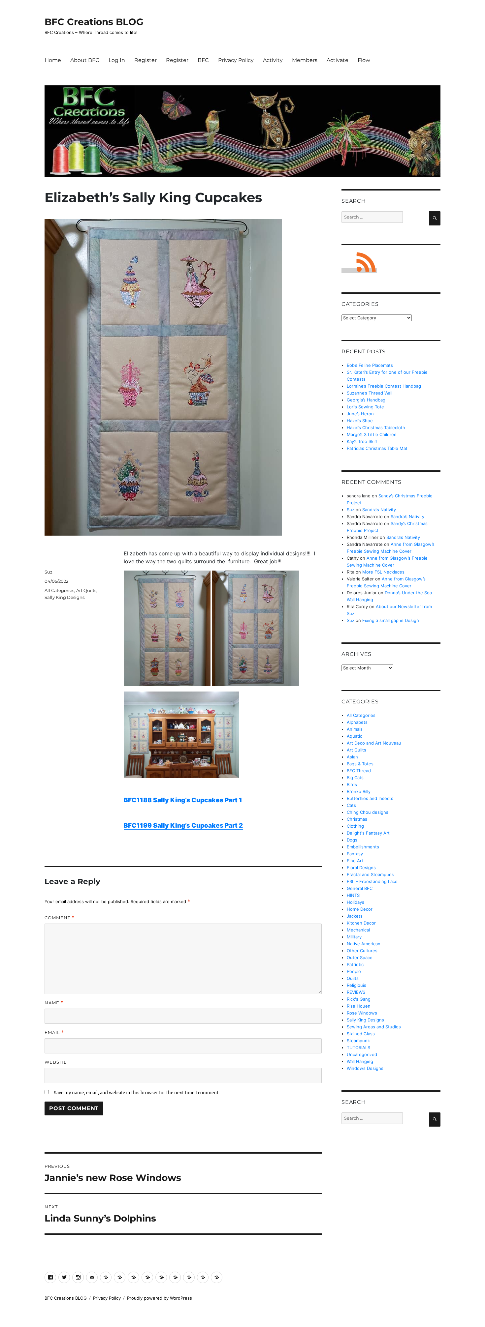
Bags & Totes (360, 763)
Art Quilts (86, 590)
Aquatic (354, 736)
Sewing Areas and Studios (374, 1026)
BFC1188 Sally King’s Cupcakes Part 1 (183, 800)
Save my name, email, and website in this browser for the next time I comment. (136, 1093)
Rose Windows (362, 1013)
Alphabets (357, 722)
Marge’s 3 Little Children (372, 434)
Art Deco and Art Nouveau (374, 743)
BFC (203, 60)
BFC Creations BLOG (94, 21)
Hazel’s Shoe (360, 420)
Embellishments (363, 846)
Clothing (355, 826)
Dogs (352, 839)
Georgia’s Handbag (366, 399)
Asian (352, 756)
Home (53, 60)
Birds (352, 784)
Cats (351, 805)
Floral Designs (361, 867)
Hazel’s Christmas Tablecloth (376, 427)
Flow (364, 60)
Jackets (355, 916)
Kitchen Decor (361, 923)
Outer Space (359, 957)
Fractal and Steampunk (370, 874)
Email (54, 1032)
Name (54, 1003)
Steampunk (358, 1040)
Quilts (353, 978)
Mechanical (358, 929)
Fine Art (355, 860)
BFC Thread (359, 770)
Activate (337, 60)
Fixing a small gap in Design (390, 620)
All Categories (59, 590)
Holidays (355, 902)
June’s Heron (360, 413)
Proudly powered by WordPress (159, 1298)
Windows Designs (365, 1068)
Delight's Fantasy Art (368, 833)
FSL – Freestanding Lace (372, 881)
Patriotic (355, 964)
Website (56, 1062)
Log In (117, 60)
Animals (355, 729)
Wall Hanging (360, 1061)
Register (145, 60)
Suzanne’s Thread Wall (369, 393)
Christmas (357, 819)
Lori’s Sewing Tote (365, 406)
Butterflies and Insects (370, 798)
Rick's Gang (359, 999)
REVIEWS (356, 992)
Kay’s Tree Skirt (362, 441)
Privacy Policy (236, 60)
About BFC (84, 60)
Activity (273, 60)
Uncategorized (362, 1054)
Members (304, 60)
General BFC (359, 888)
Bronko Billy (359, 791)
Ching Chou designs (367, 812)
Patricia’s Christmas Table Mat (377, 448)
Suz (48, 572)
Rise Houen (359, 1006)
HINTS (353, 895)
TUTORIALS (358, 1047)
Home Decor (359, 909)
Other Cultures (362, 950)
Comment (60, 918)
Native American (363, 943)
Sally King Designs (64, 597)
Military (354, 936)
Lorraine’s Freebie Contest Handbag (384, 386)
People (354, 971)
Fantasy (355, 853)
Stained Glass (361, 1033)
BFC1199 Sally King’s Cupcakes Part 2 (183, 825)
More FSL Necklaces (383, 572)
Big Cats (355, 777)
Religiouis (356, 985)
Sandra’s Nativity (379, 509)
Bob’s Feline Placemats (370, 365)
